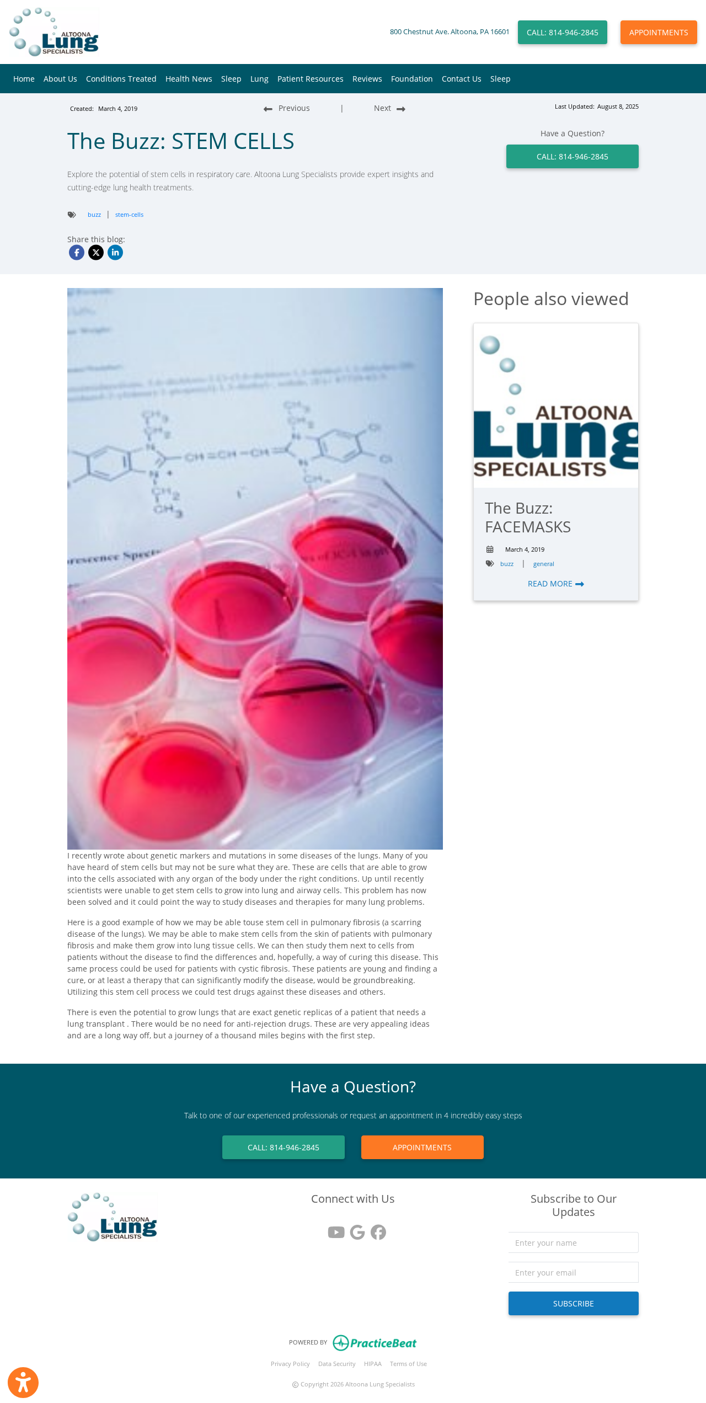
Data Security (337, 1363)
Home (24, 78)
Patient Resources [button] (310, 78)
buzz (94, 214)
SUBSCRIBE (573, 1303)
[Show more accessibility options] (23, 1383)
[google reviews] (353, 1228)
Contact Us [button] (462, 78)
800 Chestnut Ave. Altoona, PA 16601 (450, 31)
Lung (259, 78)
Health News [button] (188, 78)
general (543, 563)
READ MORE (551, 583)
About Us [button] (60, 78)
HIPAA (373, 1363)
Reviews (367, 78)
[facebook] (374, 1228)
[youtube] (332, 1228)
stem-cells (129, 214)
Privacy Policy (290, 1363)
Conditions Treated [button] (121, 78)
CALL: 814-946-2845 (562, 32)
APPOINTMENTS (658, 32)
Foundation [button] (412, 78)
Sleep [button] (231, 78)
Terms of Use (408, 1363)
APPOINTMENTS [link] (422, 1147)
